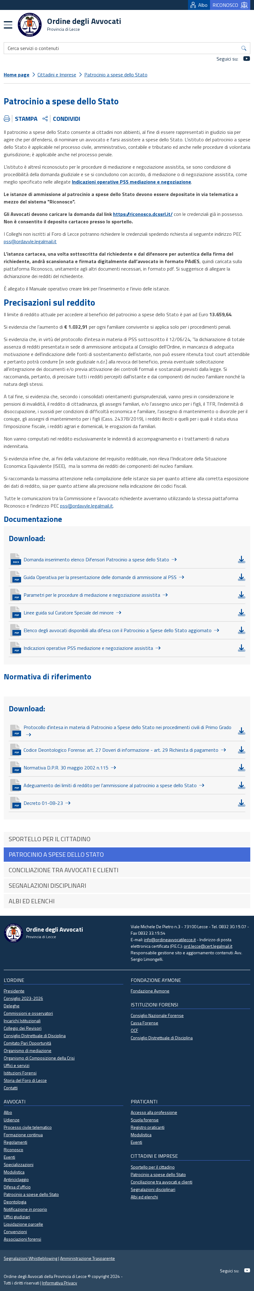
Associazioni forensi (22, 1239)
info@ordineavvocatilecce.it (170, 939)
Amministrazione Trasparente (87, 1258)
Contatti (11, 1087)
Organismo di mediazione (27, 1050)
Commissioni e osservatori (28, 1013)
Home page (16, 74)
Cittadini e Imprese (56, 74)
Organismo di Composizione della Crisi (39, 1058)
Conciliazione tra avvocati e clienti (161, 1182)
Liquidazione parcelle (23, 1224)
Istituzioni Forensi (20, 1073)
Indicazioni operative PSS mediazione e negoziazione (131, 181)
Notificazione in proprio (25, 1209)
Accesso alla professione (154, 1112)
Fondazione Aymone (150, 991)
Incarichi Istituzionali (22, 1020)
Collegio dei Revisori (23, 1028)
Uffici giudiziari (17, 1216)
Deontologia (15, 1201)
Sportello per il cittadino (153, 1167)
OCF (134, 1030)
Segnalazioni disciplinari (153, 1189)
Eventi (9, 1157)
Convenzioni (15, 1231)
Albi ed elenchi (144, 1196)
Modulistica (14, 1172)
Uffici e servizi (16, 1065)
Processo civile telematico (28, 1127)
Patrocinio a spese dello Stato (115, 74)
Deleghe (12, 1005)
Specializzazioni (18, 1164)
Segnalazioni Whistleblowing (30, 1258)
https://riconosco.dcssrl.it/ (143, 214)
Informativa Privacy (59, 1283)
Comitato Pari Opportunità (27, 1043)
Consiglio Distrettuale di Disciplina (35, 1035)
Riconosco (13, 1149)
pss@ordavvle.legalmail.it (30, 241)
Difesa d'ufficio (17, 1187)
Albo (203, 5)
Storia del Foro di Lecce (25, 1080)
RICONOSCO (225, 5)
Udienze (12, 1119)
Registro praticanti (147, 1127)
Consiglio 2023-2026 (23, 998)
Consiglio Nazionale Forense (157, 1015)
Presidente (14, 991)
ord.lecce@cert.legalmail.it (208, 946)
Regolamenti (15, 1142)
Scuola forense (145, 1119)
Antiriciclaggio (16, 1179)
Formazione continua (23, 1134)
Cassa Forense (144, 1023)
